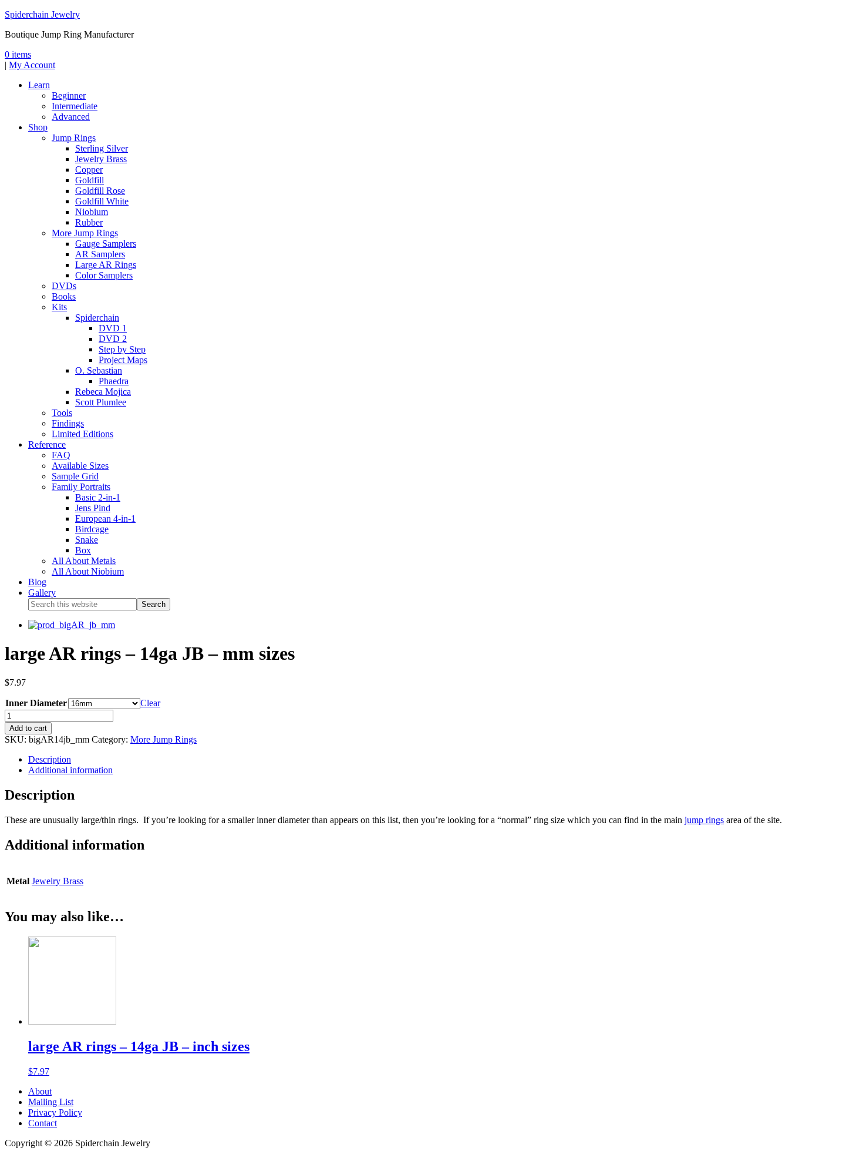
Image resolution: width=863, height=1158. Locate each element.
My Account (32, 65)
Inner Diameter (36, 703)
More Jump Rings (163, 739)
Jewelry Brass (57, 881)
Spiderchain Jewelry (42, 14)
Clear (150, 703)
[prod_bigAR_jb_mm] (71, 625)
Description (49, 759)
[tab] (443, 759)
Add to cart (28, 728)
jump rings (704, 820)
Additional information (70, 770)
